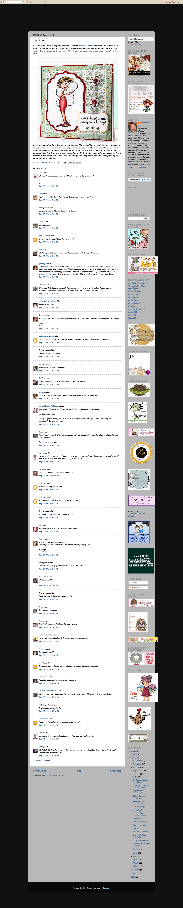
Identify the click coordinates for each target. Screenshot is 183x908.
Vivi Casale (43, 577)
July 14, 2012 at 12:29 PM (49, 445)
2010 (133, 877)
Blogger (106, 888)
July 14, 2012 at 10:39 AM (49, 399)
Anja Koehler (133, 297)
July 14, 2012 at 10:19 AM (49, 371)
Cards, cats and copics (83, 16)
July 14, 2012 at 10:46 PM (49, 683)
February (137, 866)
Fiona (41, 173)
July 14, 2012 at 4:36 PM (48, 532)
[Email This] (69, 162)
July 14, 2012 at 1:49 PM (48, 490)
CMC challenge (138, 807)
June (135, 853)
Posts (134, 583)
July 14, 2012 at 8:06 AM (48, 228)
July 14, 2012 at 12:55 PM (49, 476)
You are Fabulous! (140, 832)
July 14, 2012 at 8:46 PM (48, 627)
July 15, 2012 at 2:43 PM (48, 725)
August (136, 774)
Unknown (42, 483)
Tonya (41, 733)
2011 (133, 874)
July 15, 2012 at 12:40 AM (49, 711)
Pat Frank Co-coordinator (138, 283)
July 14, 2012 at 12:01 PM (49, 424)
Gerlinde (42, 469)
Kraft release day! (139, 825)
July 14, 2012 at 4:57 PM (48, 569)
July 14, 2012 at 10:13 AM (49, 343)
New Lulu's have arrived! (139, 836)
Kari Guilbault (44, 236)
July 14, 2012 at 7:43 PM (48, 613)
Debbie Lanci (133, 294)
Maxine (42, 453)
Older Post (116, 770)
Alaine (41, 621)
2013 (133, 755)
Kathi (41, 432)
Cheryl (71, 51)
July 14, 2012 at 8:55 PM (48, 641)
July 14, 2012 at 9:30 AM (48, 294)
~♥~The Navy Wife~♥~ (48, 691)
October (136, 767)
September (138, 771)
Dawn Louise (44, 677)
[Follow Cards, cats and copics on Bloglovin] (140, 181)
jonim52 (42, 222)
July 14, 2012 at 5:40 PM (48, 585)
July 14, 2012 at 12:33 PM (49, 462)
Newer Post (39, 770)
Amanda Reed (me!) (136, 309)
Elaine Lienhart (134, 291)
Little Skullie (137, 819)
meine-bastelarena (46, 336)
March (136, 863)
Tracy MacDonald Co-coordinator (137, 287)
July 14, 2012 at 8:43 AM (48, 242)
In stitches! (137, 810)
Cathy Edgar (133, 300)
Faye (41, 194)
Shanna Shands (45, 635)
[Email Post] (65, 162)
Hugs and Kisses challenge (139, 802)
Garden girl (137, 849)
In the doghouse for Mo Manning (140, 786)
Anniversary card (139, 822)
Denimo (42, 285)
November (137, 764)
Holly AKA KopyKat (47, 301)
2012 (133, 758)
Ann (40, 250)
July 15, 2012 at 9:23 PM (48, 739)
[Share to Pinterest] (80, 162)
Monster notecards (140, 840)
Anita (41, 607)
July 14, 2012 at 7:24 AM (48, 214)
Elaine (41, 539)
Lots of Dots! (137, 828)
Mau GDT (132, 318)
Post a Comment (43, 760)
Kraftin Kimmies (86, 46)
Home (78, 770)
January (136, 870)
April (135, 860)
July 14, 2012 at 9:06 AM (48, 256)
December (137, 761)
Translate (137, 45)
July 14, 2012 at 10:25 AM (49, 384)
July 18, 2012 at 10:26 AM (49, 756)
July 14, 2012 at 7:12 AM (48, 200)
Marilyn (42, 392)
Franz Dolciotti (134, 303)
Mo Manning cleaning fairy (139, 814)
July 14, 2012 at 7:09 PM (48, 599)
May (135, 856)
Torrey (41, 747)
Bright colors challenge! (137, 792)
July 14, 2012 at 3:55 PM (48, 518)
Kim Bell (131, 306)
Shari (41, 315)
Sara (40, 525)
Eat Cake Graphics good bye (140, 781)
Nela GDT (132, 315)
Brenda (42, 663)
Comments (136, 587)
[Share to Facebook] (77, 162)
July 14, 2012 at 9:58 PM (48, 655)
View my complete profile (139, 167)
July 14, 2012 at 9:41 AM (48, 307)
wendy (41, 364)
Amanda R (145, 123)
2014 (133, 751)
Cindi (41, 378)
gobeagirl (43, 264)
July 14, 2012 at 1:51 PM (48, 504)
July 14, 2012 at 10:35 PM (49, 669)
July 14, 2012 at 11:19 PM (49, 697)
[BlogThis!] (72, 162)
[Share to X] (74, 162)
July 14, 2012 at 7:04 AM (48, 186)
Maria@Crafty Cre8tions (48, 406)
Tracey (41, 649)
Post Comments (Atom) (54, 776)
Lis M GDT (132, 312)
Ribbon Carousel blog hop (139, 797)
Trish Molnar (44, 719)
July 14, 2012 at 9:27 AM (48, 277)
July (135, 777)
